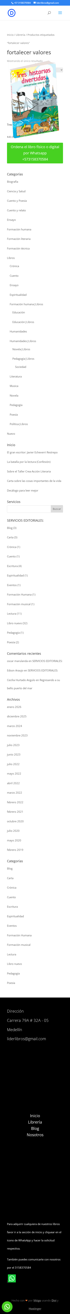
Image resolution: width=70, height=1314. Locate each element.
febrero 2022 (15, 802)
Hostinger (35, 1308)
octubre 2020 (15, 821)
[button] (7, 1306)
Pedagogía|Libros (23, 358)
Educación (18, 312)
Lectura (11, 613)
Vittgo (37, 1300)
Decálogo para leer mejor (22, 490)
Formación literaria (19, 239)
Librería (20, 34)
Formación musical (19, 604)
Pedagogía (16, 405)
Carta (10, 537)
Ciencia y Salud (16, 191)
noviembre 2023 (17, 735)
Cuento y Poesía (17, 200)
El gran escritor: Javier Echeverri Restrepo (32, 452)
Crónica (14, 266)
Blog (10, 528)
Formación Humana (19, 594)
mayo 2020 (14, 840)
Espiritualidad (18, 294)
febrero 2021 (15, 811)
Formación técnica (18, 248)
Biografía (12, 181)
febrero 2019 (15, 850)
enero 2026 (14, 707)
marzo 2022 (14, 792)
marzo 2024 (14, 726)
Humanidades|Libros (23, 341)
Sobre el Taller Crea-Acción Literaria (29, 471)
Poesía (14, 414)
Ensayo (11, 220)
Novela (14, 395)
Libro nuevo (14, 623)
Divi (54, 1300)
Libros (11, 258)
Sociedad (20, 367)
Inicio (10, 34)
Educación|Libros (23, 322)
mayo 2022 (14, 773)
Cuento (14, 275)
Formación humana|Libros (26, 304)
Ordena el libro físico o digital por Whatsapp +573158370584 (35, 153)
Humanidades (18, 331)
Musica (14, 386)
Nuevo (11, 433)
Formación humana (19, 229)
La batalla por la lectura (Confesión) (28, 462)
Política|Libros (19, 424)
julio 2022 (13, 764)
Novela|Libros (21, 349)
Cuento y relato (16, 210)
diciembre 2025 (17, 716)
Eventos (12, 585)
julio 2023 (13, 745)
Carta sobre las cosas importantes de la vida (34, 481)
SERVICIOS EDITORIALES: (47, 661)
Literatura (16, 376)
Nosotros (35, 1134)
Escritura (12, 566)
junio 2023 (13, 754)
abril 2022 (13, 783)
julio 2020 (13, 830)
